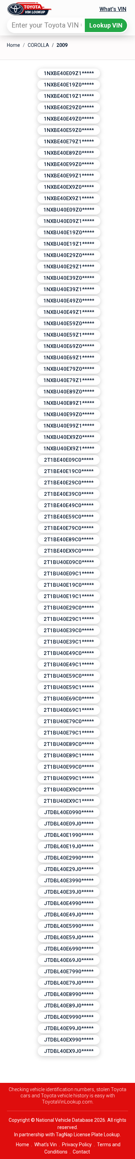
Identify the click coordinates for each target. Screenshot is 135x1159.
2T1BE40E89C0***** (68, 539)
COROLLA (38, 45)
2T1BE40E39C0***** (68, 494)
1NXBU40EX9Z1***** (68, 448)
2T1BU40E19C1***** (69, 596)
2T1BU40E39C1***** (69, 642)
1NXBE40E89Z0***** (69, 153)
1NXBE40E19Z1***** (69, 96)
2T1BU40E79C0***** (69, 721)
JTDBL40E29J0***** (68, 869)
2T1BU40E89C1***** (69, 755)
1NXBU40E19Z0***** (68, 232)
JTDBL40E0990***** (68, 812)
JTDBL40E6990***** (68, 949)
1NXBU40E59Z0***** (68, 323)
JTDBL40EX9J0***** (68, 1051)
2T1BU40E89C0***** (69, 744)
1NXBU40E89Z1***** (68, 403)
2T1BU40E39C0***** (69, 630)
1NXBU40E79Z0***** (68, 369)
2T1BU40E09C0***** (69, 562)
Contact (81, 1152)
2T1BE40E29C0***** (68, 483)
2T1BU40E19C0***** (69, 585)
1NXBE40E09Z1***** (69, 73)
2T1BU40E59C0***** (69, 676)
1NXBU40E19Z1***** (68, 244)
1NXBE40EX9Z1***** (69, 198)
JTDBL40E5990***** (68, 926)
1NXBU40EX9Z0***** (68, 437)
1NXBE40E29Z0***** (69, 107)
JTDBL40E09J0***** (68, 824)
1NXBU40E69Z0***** (68, 346)
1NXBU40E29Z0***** (68, 255)
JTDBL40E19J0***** (68, 846)
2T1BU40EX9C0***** (69, 790)
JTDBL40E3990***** (68, 881)
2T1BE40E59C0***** (68, 517)
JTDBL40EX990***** (68, 1040)
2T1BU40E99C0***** (69, 767)
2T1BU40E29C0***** (69, 608)
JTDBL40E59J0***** (68, 937)
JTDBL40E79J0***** (68, 983)
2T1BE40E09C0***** (68, 460)
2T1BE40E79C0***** (68, 528)
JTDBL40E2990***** (68, 858)
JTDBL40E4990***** (68, 903)
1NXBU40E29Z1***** (68, 267)
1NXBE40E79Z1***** (69, 142)
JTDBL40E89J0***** (68, 1006)
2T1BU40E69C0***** (69, 699)
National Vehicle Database (64, 1120)
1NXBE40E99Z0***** (69, 164)
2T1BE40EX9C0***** (68, 551)
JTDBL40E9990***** (68, 1017)
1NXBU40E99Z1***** (68, 426)
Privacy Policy (77, 1144)
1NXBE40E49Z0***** (69, 119)
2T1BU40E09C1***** (69, 574)
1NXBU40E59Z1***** (68, 335)
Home (13, 45)
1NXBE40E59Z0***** (69, 130)
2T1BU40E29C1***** (69, 619)
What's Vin (45, 1144)
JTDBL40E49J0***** (68, 915)
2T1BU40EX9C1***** (69, 801)
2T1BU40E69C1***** (69, 710)
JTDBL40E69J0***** (68, 960)
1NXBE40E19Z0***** (69, 85)
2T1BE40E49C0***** (68, 505)
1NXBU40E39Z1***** (68, 289)
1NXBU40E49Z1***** (68, 312)
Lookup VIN (106, 25)
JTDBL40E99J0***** (68, 1028)
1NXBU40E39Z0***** (68, 278)
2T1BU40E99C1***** (69, 778)
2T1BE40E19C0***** (68, 471)
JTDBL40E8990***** (68, 994)
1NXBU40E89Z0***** (68, 392)
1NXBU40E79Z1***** (68, 380)
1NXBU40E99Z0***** (68, 414)
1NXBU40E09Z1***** (68, 221)
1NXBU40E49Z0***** (68, 301)
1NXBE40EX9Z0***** (69, 187)
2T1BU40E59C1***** (69, 687)
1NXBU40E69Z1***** (68, 358)
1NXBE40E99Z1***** (69, 176)
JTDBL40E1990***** (68, 835)
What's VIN (112, 9)
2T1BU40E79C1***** (69, 733)
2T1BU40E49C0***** (69, 653)
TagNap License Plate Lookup (88, 1134)
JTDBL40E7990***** (68, 971)
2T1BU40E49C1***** (69, 664)
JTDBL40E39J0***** (68, 892)
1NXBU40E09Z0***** (68, 210)
